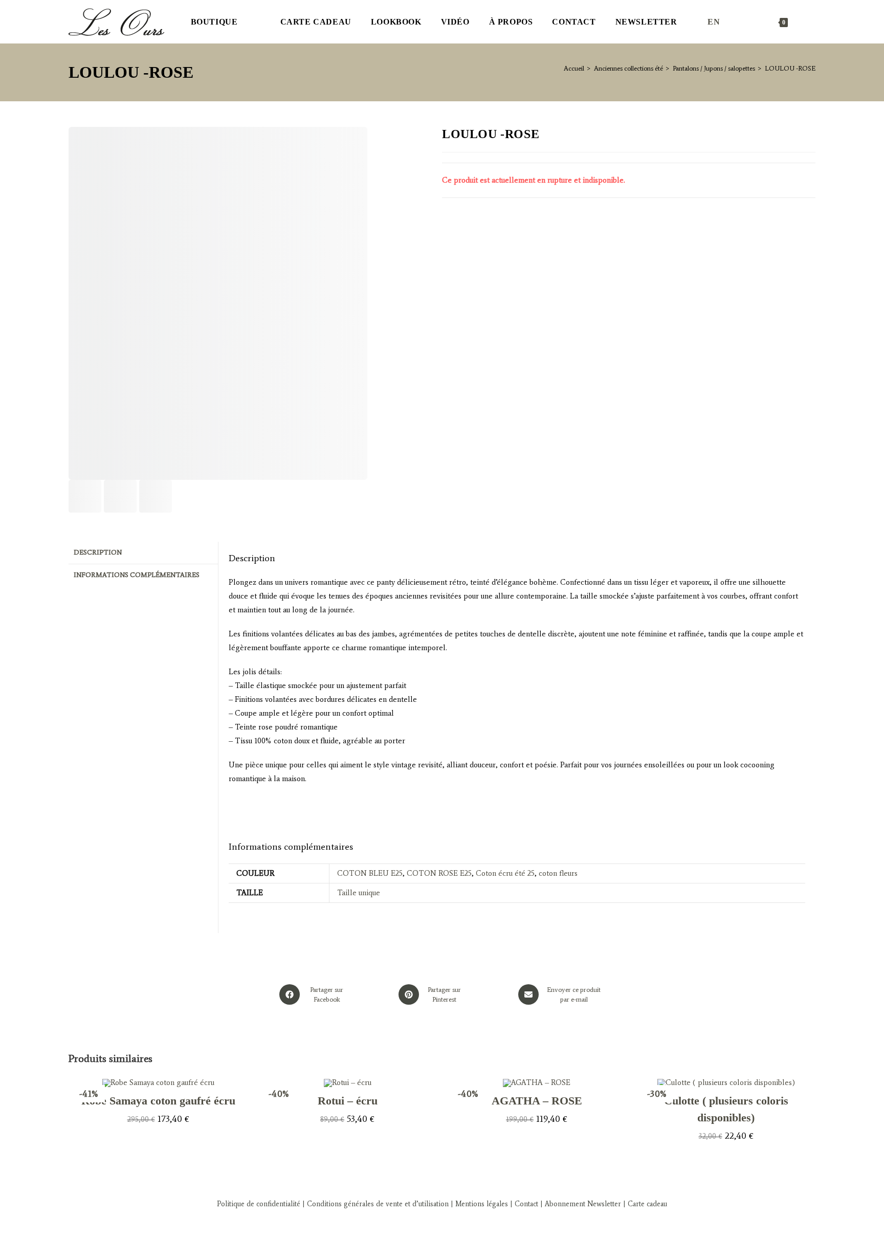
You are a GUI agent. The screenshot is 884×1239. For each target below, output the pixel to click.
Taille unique (358, 892)
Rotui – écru (348, 1100)
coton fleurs (558, 873)
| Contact (524, 1204)
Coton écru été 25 (505, 873)
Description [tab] (98, 552)
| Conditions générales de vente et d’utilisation (374, 1204)
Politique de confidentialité (258, 1204)
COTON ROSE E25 (439, 873)
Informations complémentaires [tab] (137, 574)
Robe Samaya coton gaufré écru (158, 1100)
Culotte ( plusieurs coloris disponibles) (726, 1109)
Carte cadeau (647, 1204)
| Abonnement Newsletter (580, 1204)
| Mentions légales (478, 1204)
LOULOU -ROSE (790, 68)
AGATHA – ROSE (537, 1100)
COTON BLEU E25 (370, 873)
